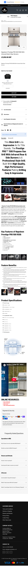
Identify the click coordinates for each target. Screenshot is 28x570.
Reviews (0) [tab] (10, 138)
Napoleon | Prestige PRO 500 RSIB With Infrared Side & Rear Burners (11, 21)
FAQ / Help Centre (7, 520)
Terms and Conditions (8, 509)
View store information (7, 104)
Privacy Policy (6, 515)
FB (3, 552)
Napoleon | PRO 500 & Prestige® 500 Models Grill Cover (7, 83)
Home (2, 20)
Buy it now (14, 96)
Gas (4, 20)
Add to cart (14, 92)
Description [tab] (3, 138)
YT (10, 552)
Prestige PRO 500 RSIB (8, 405)
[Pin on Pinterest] (10, 130)
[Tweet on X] (5, 130)
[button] (23, 10)
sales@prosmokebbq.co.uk (11, 549)
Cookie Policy (6, 517)
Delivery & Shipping (7, 511)
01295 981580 (10, 547)
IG (7, 552)
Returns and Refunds (7, 513)
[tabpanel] (14, 273)
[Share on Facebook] (8, 130)
